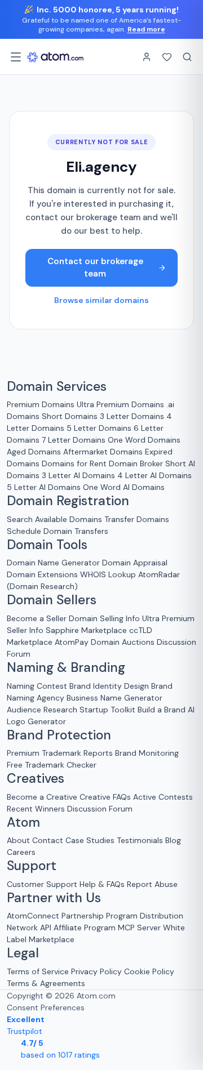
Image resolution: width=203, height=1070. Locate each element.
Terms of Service (38, 971)
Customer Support (43, 884)
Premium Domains (40, 404)
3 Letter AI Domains (78, 475)
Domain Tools (47, 545)
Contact (47, 840)
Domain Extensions (42, 574)
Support (31, 866)
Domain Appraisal (134, 563)
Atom (23, 823)
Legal (23, 953)
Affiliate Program (85, 927)
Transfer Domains (136, 519)
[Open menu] (16, 57)
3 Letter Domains (132, 416)
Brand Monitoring (147, 753)
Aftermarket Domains (103, 452)
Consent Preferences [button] (46, 1007)
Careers (21, 852)
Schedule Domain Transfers (57, 531)
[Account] (146, 57)
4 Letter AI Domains (154, 475)
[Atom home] (55, 57)
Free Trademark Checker (51, 765)
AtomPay (72, 642)
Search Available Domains (55, 519)
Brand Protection (59, 735)
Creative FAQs (105, 797)
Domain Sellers (51, 600)
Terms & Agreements (46, 983)
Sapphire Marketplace (86, 630)
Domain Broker (136, 463)
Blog (173, 840)
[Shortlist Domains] (167, 57)
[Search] (187, 57)
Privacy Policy (96, 971)
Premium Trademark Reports (60, 753)
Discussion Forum (100, 809)
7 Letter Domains (73, 440)
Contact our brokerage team (95, 268)
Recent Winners (36, 809)
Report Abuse (152, 884)
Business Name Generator (114, 698)
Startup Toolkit (107, 710)
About (18, 840)
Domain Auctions (123, 642)
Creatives (35, 779)
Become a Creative (42, 797)
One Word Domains (144, 440)
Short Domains (70, 416)
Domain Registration (68, 501)
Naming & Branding (66, 668)
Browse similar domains (101, 300)
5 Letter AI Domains (44, 487)
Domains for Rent (74, 463)
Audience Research (42, 710)
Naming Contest (37, 686)
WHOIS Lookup (108, 574)
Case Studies (89, 840)
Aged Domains (34, 452)
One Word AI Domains (124, 487)
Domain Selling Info (104, 618)
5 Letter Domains (99, 428)
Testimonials (140, 840)
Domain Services (57, 387)
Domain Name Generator (53, 563)
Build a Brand (162, 710)
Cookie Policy (149, 971)
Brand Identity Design (109, 686)
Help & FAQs (102, 884)
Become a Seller (37, 618)
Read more (146, 29)
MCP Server (139, 927)
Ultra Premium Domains (120, 404)
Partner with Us (54, 898)
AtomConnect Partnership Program (72, 916)
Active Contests (163, 797)
